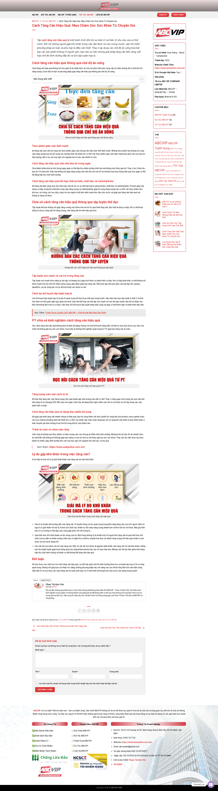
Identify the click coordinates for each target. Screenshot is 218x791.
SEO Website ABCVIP (166, 166)
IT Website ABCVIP (160, 162)
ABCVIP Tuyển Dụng (67, 15)
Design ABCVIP (179, 159)
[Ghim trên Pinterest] (93, 611)
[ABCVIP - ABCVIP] (109, 6)
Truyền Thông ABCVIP (172, 171)
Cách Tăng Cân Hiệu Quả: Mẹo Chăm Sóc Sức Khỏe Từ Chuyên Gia (173, 233)
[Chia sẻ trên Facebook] (80, 611)
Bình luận (40, 650)
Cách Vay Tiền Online (174, 155)
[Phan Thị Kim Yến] (39, 585)
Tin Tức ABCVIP (86, 15)
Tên (37, 672)
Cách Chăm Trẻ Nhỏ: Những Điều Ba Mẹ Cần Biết (172, 214)
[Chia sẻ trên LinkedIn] (98, 611)
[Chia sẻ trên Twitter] (84, 611)
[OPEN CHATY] (211, 784)
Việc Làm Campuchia (174, 174)
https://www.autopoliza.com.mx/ (67, 447)
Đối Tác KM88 (159, 185)
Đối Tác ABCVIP (48, 15)
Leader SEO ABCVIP (173, 162)
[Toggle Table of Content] (140, 79)
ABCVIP (35, 15)
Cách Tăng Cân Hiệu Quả (96, 620)
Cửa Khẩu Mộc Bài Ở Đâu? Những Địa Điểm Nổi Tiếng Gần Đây (171, 244)
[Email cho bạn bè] (89, 611)
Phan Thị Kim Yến (55, 584)
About (35, 580)
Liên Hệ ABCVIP (103, 15)
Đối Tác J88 (180, 181)
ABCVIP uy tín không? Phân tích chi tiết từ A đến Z (171, 204)
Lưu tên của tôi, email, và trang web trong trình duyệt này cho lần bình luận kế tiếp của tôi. (78, 683)
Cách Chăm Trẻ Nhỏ (172, 152)
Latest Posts (45, 580)
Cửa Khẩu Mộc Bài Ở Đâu (166, 159)
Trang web (114, 672)
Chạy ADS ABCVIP (160, 152)
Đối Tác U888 (168, 185)
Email (75, 672)
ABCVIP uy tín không (176, 149)
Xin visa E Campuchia (171, 178)
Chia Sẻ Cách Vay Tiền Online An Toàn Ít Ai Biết (121, 628)
